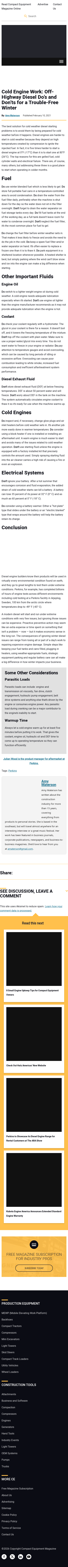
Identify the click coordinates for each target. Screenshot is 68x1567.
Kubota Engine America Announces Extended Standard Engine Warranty (33, 1213)
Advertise (43, 4)
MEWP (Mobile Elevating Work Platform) (24, 1313)
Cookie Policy (9, 1515)
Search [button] (25, 16)
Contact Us (57, 7)
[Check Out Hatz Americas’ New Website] (34, 1034)
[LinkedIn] (31, 872)
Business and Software (15, 1401)
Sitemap (6, 1508)
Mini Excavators (10, 1339)
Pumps (5, 1460)
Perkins (12, 771)
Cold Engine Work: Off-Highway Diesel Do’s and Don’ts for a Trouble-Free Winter (30, 100)
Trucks (5, 1466)
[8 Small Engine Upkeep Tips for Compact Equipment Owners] (34, 959)
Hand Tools (8, 1433)
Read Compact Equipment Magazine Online (16, 7)
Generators (8, 1427)
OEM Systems (9, 1453)
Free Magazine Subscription (17, 1489)
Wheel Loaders (10, 1372)
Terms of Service (11, 1528)
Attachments (9, 1394)
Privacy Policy (9, 1521)
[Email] (38, 872)
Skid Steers (8, 1352)
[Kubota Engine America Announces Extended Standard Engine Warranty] (34, 1180)
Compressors (9, 1333)
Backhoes (7, 1320)
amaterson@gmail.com (20, 848)
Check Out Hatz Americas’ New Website (26, 1065)
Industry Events (10, 1440)
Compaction (8, 1407)
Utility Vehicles (10, 1365)
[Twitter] (25, 872)
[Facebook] (19, 872)
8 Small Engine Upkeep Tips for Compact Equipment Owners (32, 993)
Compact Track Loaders (15, 1359)
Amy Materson (12, 115)
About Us (7, 1495)
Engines (6, 1421)
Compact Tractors (12, 1326)
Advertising (8, 1502)
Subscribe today (34, 1268)
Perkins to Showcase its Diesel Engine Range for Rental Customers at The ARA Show (30, 1138)
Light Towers (9, 1346)
